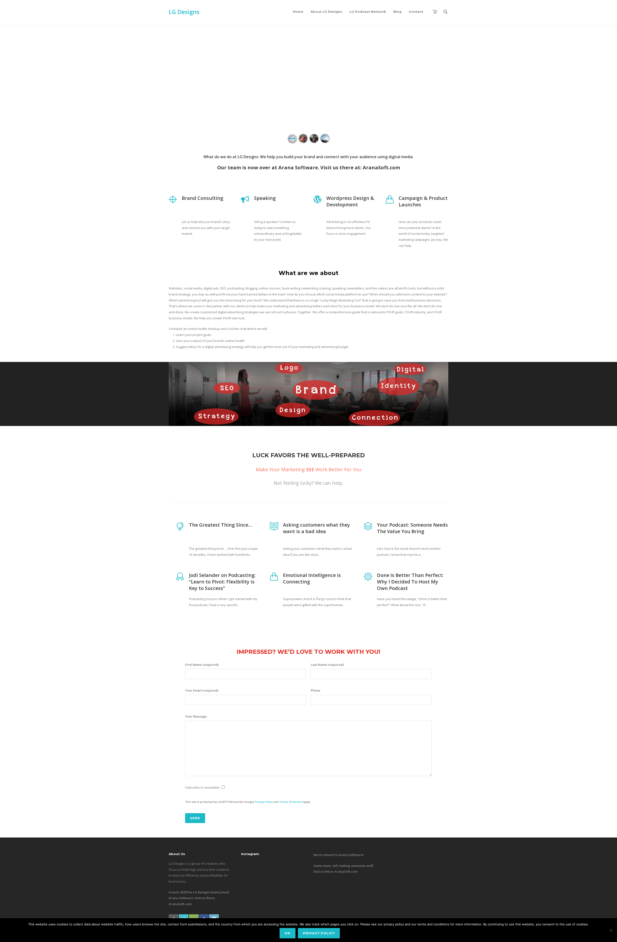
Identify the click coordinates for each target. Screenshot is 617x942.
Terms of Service (290, 802)
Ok (287, 933)
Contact (416, 11)
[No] (611, 930)
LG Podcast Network (367, 11)
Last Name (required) (327, 664)
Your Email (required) (201, 690)
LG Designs (184, 12)
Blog (397, 11)
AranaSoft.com (381, 167)
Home (298, 11)
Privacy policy (319, 933)
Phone (315, 690)
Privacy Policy (264, 802)
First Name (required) (202, 664)
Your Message (196, 716)
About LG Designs (326, 11)
